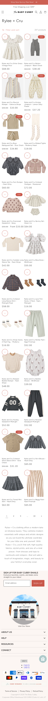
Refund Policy (38, 691)
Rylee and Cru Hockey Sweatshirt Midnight (10, 421)
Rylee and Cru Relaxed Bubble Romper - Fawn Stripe (10, 381)
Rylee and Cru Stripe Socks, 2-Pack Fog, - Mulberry (12, 341)
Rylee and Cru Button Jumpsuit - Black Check (33, 64)
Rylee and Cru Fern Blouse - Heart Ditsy (35, 460)
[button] (2, 12)
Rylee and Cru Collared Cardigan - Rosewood (33, 183)
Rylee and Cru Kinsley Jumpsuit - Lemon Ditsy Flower (33, 104)
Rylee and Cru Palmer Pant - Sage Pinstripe (35, 341)
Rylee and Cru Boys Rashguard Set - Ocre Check (13, 144)
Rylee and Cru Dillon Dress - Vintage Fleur (13, 64)
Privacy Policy (25, 691)
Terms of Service (11, 691)
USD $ (24, 661)
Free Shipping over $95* (24, 7)
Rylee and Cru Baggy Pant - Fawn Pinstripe (34, 501)
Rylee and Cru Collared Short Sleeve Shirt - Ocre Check (11, 461)
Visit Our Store (24, 626)
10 (34, 516)
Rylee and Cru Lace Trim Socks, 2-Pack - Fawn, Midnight (33, 301)
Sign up (38, 583)
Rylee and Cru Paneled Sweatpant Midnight (33, 421)
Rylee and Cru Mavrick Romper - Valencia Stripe (11, 103)
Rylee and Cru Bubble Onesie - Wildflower (32, 380)
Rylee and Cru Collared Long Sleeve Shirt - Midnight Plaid (11, 301)
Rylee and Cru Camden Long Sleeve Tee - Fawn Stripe (13, 261)
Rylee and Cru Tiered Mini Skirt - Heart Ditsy (12, 501)
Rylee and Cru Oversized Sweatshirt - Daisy (11, 222)
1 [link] (6, 516)
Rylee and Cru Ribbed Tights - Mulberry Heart (35, 144)
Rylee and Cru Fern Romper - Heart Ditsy (12, 183)
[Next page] (41, 516)
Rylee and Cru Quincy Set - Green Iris (34, 222)
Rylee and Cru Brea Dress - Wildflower (34, 261)
